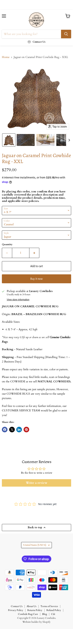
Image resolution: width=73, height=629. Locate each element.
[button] (8, 140)
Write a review (36, 483)
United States (34, 545)
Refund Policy (53, 610)
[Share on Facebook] (4, 429)
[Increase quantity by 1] (34, 253)
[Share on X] (12, 429)
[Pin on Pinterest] (26, 429)
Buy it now (36, 278)
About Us (31, 606)
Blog (44, 614)
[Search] (66, 34)
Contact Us (16, 606)
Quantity (7, 244)
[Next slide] (69, 140)
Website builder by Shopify (36, 622)
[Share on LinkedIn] (19, 429)
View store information (18, 299)
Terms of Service (49, 606)
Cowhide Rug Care (28, 614)
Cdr (53, 614)
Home (6, 57)
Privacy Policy (15, 610)
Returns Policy (34, 610)
